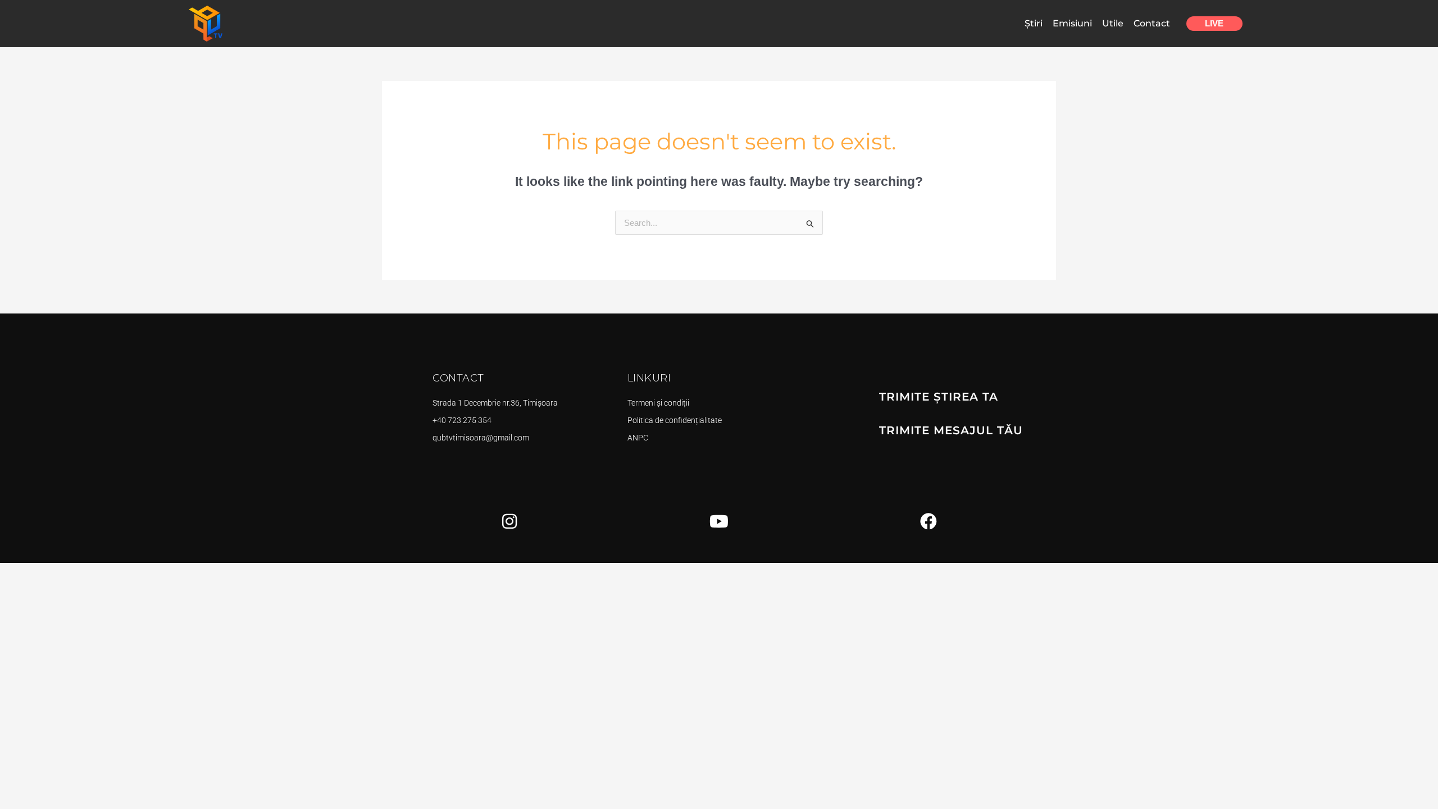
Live (1214, 23)
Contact (1152, 23)
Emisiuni (1072, 23)
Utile (1112, 23)
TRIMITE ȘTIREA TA (938, 396)
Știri (1034, 23)
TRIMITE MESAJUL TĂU (951, 430)
